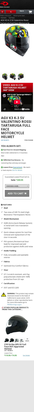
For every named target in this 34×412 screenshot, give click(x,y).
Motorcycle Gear (19, 16)
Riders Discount (5, 16)
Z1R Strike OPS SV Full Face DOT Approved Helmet (15, 346)
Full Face (12, 18)
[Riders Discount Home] (4, 3)
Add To (16, 193)
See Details (26, 355)
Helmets (3, 18)
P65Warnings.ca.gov (14, 304)
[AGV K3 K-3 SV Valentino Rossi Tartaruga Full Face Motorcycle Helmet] (17, 49)
